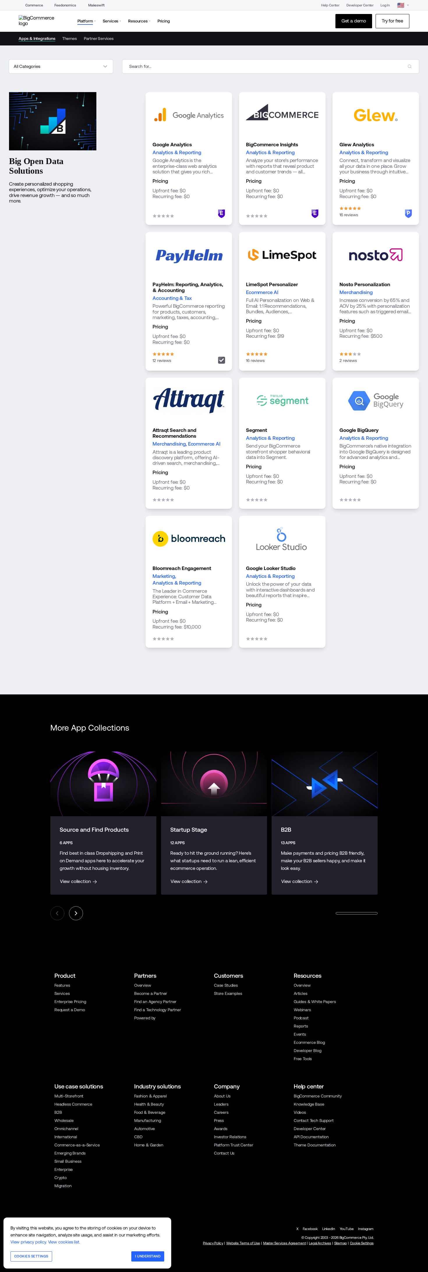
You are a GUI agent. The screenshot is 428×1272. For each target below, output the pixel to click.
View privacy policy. (28, 1241)
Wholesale (64, 1120)
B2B (58, 1112)
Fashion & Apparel (150, 1096)
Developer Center (360, 5)
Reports (301, 1026)
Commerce (34, 5)
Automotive (144, 1128)
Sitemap (340, 1243)
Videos (300, 1112)
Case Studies (226, 985)
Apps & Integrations (37, 38)
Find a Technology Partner (157, 1009)
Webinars (302, 1009)
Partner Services (99, 38)
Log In (385, 5)
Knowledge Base (309, 1104)
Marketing (164, 576)
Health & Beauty (149, 1104)
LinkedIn (328, 1229)
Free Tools (303, 1058)
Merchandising (356, 292)
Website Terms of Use (243, 1243)
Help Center (330, 5)
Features (62, 985)
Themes (69, 38)
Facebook (310, 1229)
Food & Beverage (149, 1112)
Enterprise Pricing (70, 1001)
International (65, 1136)
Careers (221, 1112)
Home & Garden (148, 1145)
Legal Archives (320, 1243)
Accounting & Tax (172, 298)
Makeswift (96, 5)
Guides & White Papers (315, 1001)
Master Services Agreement (284, 1243)
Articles (300, 993)
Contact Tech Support (314, 1120)
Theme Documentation (315, 1145)
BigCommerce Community (318, 1096)
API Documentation (311, 1136)
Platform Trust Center (233, 1145)
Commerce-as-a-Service (77, 1145)
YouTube (347, 1229)
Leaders (221, 1104)
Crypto (60, 1177)
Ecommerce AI (262, 292)
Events (300, 1034)
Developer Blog (307, 1050)
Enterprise (63, 1169)
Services (62, 993)
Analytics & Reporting (177, 152)
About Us (222, 1096)
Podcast (301, 1018)
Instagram (366, 1229)
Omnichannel (66, 1128)
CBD (138, 1136)
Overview (142, 985)
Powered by (144, 1018)
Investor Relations (230, 1136)
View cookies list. (64, 1241)
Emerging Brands (69, 1153)
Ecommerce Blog (309, 1042)
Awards (220, 1128)
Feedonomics (65, 5)
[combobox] (270, 66)
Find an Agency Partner (155, 1001)
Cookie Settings (362, 1243)
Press (219, 1120)
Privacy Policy (213, 1243)
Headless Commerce (73, 1104)
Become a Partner (150, 993)
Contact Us (224, 1153)
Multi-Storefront (68, 1096)
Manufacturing (147, 1120)
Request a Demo (69, 1009)
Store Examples (228, 993)
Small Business (68, 1161)
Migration (63, 1185)
